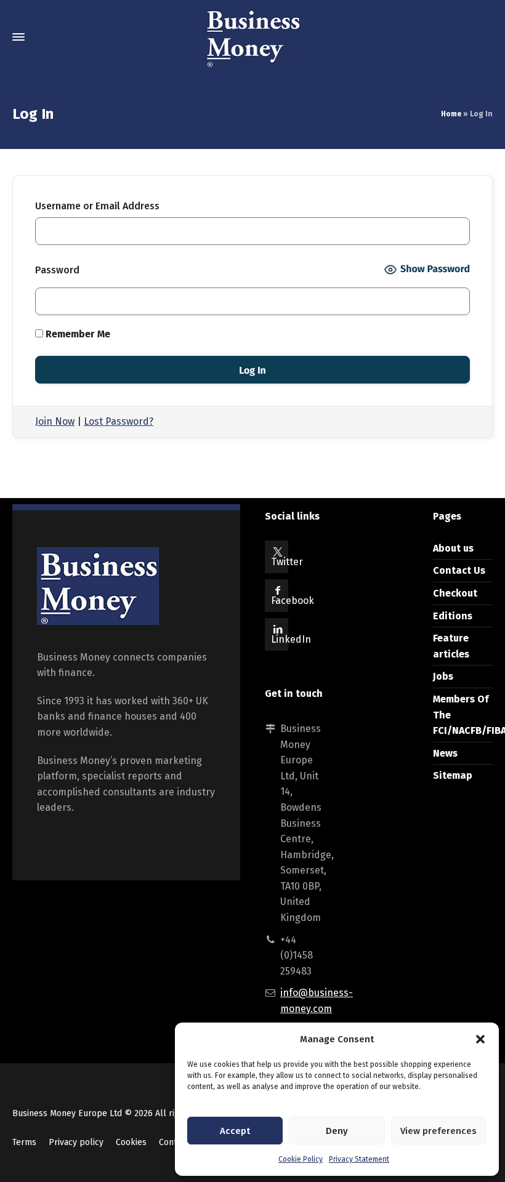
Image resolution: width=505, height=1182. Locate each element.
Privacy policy (76, 1142)
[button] (480, 1039)
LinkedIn (291, 639)
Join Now (55, 421)
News (445, 753)
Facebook (292, 600)
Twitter (287, 562)
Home (451, 114)
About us (453, 548)
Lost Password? (118, 421)
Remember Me (76, 334)
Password (57, 270)
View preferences (438, 1130)
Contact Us (459, 570)
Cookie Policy (300, 1159)
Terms (24, 1142)
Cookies (131, 1142)
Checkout (455, 593)
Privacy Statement (359, 1159)
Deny (337, 1130)
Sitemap (452, 775)
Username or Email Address (97, 206)
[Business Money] (252, 37)
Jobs (443, 676)
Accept (235, 1130)
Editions (452, 616)
